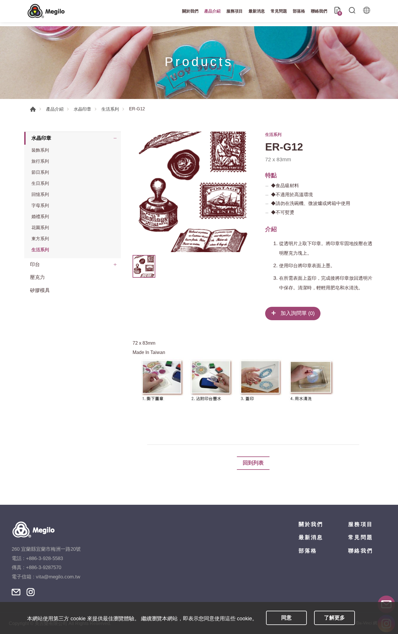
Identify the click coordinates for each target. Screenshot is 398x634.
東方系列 (40, 238)
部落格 (299, 11)
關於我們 (190, 11)
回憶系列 (40, 194)
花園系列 (40, 227)
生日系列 (40, 183)
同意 (286, 618)
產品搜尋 (352, 11)
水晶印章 (82, 109)
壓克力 (37, 277)
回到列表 (253, 463)
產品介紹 (212, 11)
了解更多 (334, 618)
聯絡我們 (319, 11)
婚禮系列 (40, 216)
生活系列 (110, 109)
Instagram (30, 592)
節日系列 (40, 172)
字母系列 (40, 205)
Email (16, 592)
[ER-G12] (193, 192)
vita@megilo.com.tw (58, 577)
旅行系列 (40, 161)
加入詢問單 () (297, 313)
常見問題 (279, 11)
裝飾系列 (40, 150)
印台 (35, 264)
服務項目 (234, 11)
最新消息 (257, 11)
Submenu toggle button (115, 138)
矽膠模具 (40, 290)
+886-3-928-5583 (44, 558)
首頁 (33, 109)
